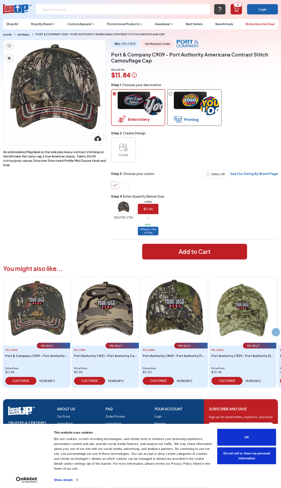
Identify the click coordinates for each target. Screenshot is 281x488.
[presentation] (276, 332)
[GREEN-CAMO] (213, 362)
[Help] (219, 9)
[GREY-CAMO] (219, 362)
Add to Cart (194, 251)
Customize (21, 380)
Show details (63, 480)
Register (160, 423)
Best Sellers (194, 24)
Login (263, 9)
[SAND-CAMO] (224, 362)
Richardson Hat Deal (260, 24)
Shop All (12, 24)
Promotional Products (123, 24)
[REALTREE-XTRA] (115, 185)
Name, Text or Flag (149, 231)
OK (246, 437)
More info (47, 381)
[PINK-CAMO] (81, 362)
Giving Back (65, 423)
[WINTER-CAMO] (86, 362)
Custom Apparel (79, 24)
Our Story (63, 416)
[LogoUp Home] (17, 9)
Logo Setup (114, 423)
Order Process (115, 416)
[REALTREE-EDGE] (155, 362)
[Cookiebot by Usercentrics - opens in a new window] (27, 480)
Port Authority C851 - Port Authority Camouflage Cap (115, 356)
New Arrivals (224, 24)
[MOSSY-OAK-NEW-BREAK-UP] (125, 185)
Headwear (162, 24)
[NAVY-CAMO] (91, 362)
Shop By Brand (41, 24)
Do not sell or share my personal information (246, 455)
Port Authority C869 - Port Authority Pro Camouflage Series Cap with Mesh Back (204, 356)
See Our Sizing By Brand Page (254, 173)
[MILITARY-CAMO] (76, 362)
